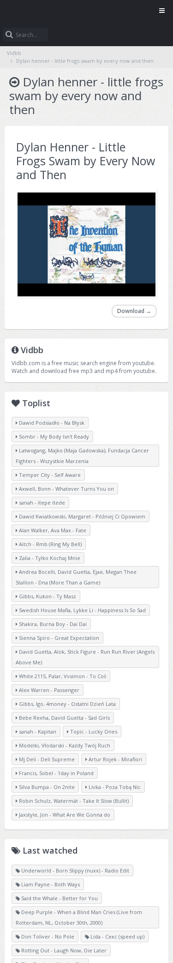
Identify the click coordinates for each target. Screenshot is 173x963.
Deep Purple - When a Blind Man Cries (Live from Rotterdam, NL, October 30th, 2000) (79, 917)
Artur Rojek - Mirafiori (114, 759)
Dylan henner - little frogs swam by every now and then (85, 60)
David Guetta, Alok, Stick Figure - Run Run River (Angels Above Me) (85, 657)
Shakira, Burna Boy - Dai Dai (52, 623)
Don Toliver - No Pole (47, 936)
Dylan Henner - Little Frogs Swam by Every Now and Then (85, 160)
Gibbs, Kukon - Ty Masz (47, 596)
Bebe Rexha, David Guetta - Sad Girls (64, 717)
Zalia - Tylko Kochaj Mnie (49, 557)
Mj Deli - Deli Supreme (46, 759)
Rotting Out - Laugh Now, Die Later (63, 950)
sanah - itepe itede (41, 502)
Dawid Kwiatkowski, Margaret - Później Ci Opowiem (81, 516)
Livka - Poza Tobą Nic (114, 786)
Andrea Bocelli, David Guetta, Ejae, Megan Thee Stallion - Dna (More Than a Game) (76, 577)
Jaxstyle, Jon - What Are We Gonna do (64, 814)
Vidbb (86, 11)
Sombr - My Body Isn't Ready (53, 436)
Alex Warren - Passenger (48, 689)
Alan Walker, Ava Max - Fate (52, 530)
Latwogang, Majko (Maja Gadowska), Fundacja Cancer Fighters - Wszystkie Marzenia (82, 455)
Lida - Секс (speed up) (116, 936)
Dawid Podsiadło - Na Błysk (51, 422)
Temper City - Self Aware (49, 474)
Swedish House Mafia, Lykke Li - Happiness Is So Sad (82, 610)
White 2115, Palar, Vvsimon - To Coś (62, 676)
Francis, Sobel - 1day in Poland (56, 773)
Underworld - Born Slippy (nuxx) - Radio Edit (74, 870)
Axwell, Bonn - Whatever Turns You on (66, 488)
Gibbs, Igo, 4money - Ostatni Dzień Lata (67, 703)
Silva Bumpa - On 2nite (46, 786)
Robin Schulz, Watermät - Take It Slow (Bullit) (73, 800)
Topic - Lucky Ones (93, 731)
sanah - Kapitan (37, 731)
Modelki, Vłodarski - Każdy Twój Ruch (64, 745)
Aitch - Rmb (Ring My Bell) (50, 544)
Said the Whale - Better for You (59, 898)
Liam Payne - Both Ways (50, 884)
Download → (134, 311)
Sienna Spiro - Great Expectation (58, 637)
